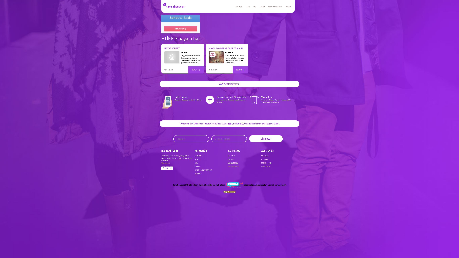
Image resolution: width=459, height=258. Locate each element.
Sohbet (262, 7)
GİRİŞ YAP (266, 138)
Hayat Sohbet (172, 48)
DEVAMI (196, 70)
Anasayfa (239, 7)
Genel (248, 7)
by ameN (231, 156)
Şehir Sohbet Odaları (275, 7)
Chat (254, 7)
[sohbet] (234, 184)
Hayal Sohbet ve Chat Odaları (226, 48)
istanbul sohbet (233, 166)
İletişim (288, 7)
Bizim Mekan (265, 166)
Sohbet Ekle (233, 163)
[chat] (229, 191)
